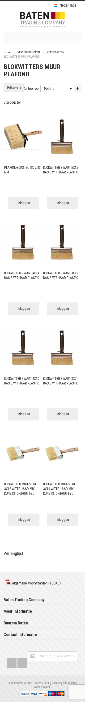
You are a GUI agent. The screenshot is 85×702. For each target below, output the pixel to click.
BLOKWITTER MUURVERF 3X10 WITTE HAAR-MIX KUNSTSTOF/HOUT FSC (59, 488)
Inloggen (23, 203)
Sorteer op (31, 88)
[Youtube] (22, 662)
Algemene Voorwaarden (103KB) (36, 583)
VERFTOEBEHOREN (29, 52)
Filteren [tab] (14, 87)
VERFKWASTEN (56, 52)
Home (7, 52)
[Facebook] (12, 662)
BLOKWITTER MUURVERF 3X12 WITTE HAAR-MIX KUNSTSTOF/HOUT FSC (20, 488)
